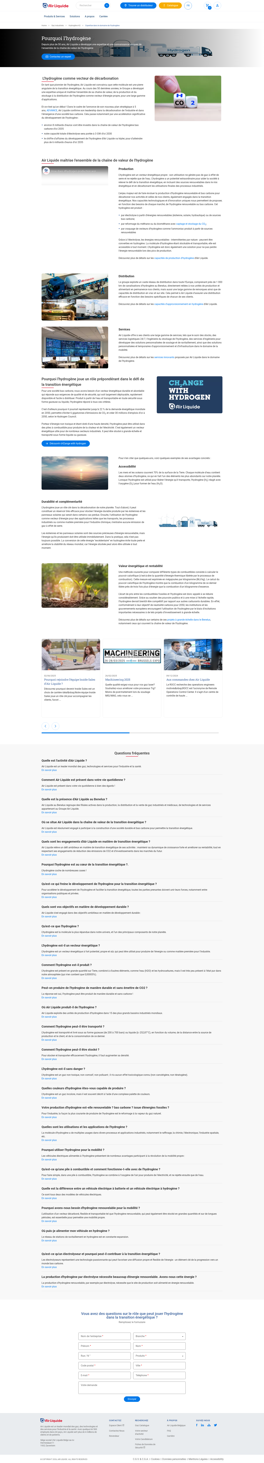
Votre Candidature (143, 1439)
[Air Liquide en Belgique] (55, 5)
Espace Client (115, 1425)
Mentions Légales (198, 1459)
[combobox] (93, 5)
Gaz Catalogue (142, 1425)
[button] (45, 726)
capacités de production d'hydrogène (174, 258)
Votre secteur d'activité (141, 1432)
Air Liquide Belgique (176, 1425)
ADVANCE (52, 110)
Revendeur (114, 1436)
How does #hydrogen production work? (75, 171)
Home (44, 25)
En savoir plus (49, 770)
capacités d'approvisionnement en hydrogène (178, 304)
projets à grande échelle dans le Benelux (188, 619)
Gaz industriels (57, 25)
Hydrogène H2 (75, 25)
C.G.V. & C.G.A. (140, 1459)
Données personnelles (174, 1459)
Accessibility (217, 1459)
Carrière (103, 16)
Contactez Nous (116, 1431)
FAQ (169, 1431)
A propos (89, 16)
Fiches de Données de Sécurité (145, 1446)
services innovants (164, 357)
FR (188, 5)
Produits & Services (54, 16)
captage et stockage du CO (191, 223)
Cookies (155, 1459)
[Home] (51, 1420)
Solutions (75, 16)
